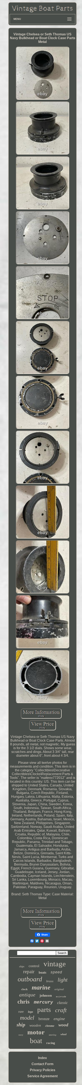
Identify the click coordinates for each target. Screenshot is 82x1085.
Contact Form (42, 1064)
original (59, 989)
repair (28, 971)
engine (59, 1018)
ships (21, 966)
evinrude (61, 996)
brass (49, 981)
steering (52, 1034)
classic (62, 1002)
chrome (49, 1025)
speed (56, 972)
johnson (46, 995)
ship (21, 1024)
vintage (55, 964)
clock (24, 989)
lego (30, 1011)
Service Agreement (42, 1076)
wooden (35, 1025)
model (27, 1017)
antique (27, 994)
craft (61, 1010)
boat (36, 1041)
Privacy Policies (42, 1070)
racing (50, 1043)
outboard (30, 979)
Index (42, 1058)
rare (21, 1011)
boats (42, 972)
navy (21, 1034)
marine (41, 987)
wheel (63, 1034)
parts (44, 1009)
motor (36, 1032)
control (34, 966)
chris (23, 1002)
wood (63, 1024)
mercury (43, 1002)
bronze (43, 1019)
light (62, 980)
